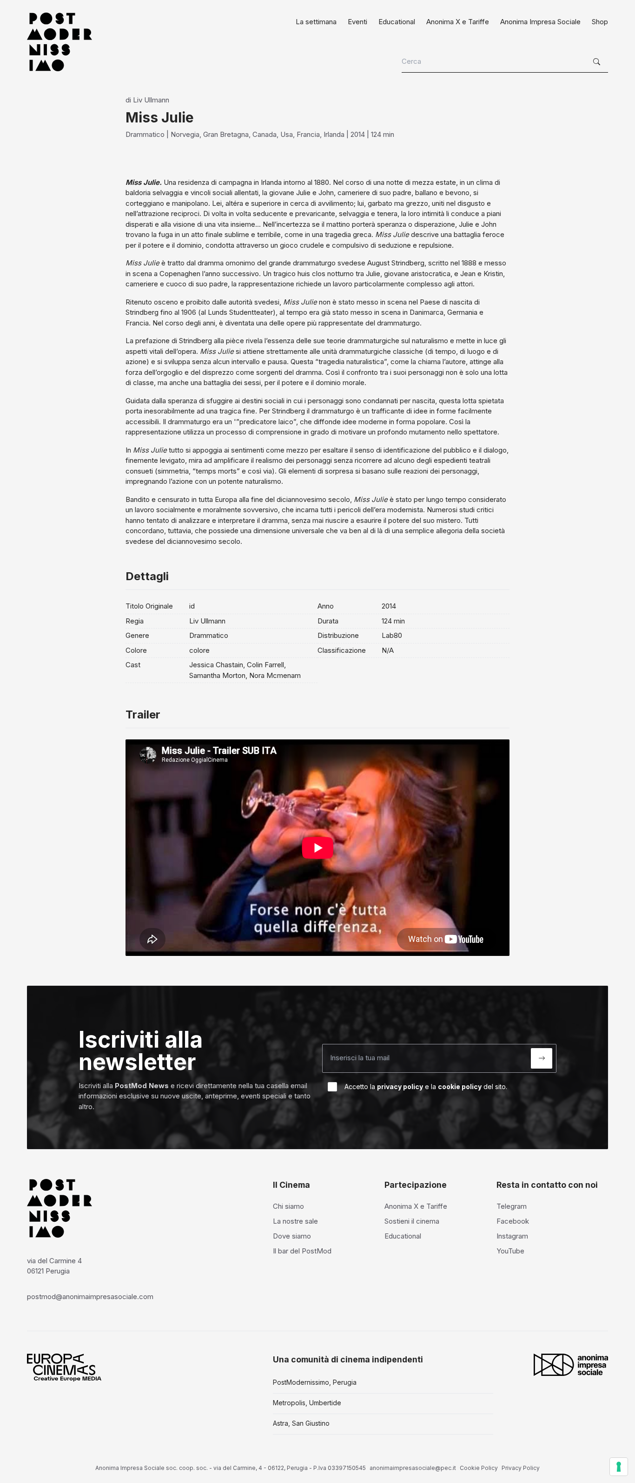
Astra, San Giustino (301, 1423)
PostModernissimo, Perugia (315, 1382)
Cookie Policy (479, 1467)
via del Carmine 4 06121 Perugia (54, 1266)
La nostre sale (295, 1221)
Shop (600, 21)
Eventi (357, 21)
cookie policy (460, 1086)
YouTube (510, 1250)
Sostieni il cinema (411, 1221)
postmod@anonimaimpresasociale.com (90, 1296)
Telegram (511, 1206)
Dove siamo (292, 1236)
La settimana (316, 21)
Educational (396, 21)
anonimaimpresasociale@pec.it (413, 1467)
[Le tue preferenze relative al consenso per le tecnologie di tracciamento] (619, 1467)
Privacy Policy (521, 1467)
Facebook (512, 1221)
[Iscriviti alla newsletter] (541, 1058)
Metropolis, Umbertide (307, 1403)
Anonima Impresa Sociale (540, 21)
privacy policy (400, 1086)
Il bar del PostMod (302, 1250)
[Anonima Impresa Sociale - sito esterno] (571, 1365)
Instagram (512, 1236)
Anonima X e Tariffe (457, 21)
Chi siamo (288, 1206)
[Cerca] (598, 62)
